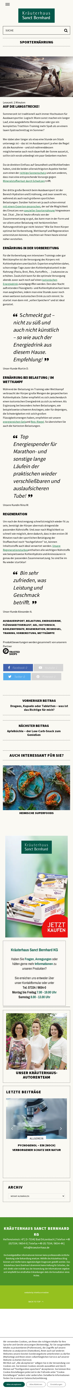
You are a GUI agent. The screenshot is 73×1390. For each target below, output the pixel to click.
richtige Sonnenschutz (33, 172)
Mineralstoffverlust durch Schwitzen (24, 181)
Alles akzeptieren (14, 1384)
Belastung (33, 620)
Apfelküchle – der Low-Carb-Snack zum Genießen (34, 730)
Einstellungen (56, 1384)
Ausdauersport (14, 620)
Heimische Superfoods (36, 813)
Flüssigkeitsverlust (17, 625)
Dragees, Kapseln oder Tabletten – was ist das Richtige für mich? (39, 705)
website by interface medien (36, 1292)
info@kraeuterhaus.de (36, 1247)
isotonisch (47, 625)
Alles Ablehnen (36, 1384)
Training (9, 633)
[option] (36, 790)
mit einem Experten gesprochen (21, 206)
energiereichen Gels (14, 421)
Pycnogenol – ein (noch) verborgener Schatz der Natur (36, 1147)
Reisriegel (54, 629)
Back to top (35, 1301)
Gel (35, 625)
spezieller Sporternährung (39, 210)
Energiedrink (51, 620)
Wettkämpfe (46, 633)
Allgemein (36, 1138)
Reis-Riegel (37, 421)
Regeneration (35, 629)
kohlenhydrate (14, 629)
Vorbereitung (26, 633)
